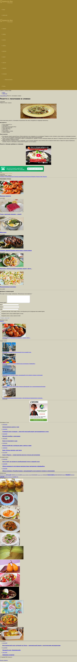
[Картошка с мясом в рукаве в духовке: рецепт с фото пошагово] (11, 266)
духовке (20, 474)
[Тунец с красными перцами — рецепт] (11, 211)
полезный (45, 474)
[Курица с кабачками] (9, 626)
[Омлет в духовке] (11, 639)
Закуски (4, 62)
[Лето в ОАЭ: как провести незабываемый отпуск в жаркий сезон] (9, 351)
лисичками (2, 173)
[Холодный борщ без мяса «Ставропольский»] (9, 505)
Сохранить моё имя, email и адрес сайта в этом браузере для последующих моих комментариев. (23, 311)
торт (17, 476)
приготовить (51, 474)
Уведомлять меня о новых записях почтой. (11, 315)
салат (2, 476)
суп (12, 476)
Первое (4, 34)
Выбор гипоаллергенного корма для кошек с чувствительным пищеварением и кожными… (22, 398)
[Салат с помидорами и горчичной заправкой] (10, 586)
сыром (14, 476)
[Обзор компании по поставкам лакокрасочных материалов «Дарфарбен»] (9, 362)
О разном (4, 73)
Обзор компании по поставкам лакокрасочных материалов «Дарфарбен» (18, 363)
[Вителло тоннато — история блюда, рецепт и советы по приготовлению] (10, 545)
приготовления (58, 474)
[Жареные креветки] (11, 193)
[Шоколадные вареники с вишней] (9, 599)
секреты (6, 476)
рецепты (72, 474)
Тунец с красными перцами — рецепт (10, 214)
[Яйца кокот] (11, 230)
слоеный (9, 476)
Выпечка (4, 51)
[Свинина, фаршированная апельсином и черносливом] (11, 248)
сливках (10, 173)
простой (64, 474)
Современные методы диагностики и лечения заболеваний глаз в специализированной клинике (23, 386)
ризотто (6, 173)
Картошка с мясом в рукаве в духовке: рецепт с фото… (16, 268)
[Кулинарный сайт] (6, 2)
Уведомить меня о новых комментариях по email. (12, 313)
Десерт (3, 56)
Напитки (4, 68)
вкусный (8, 474)
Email (1, 306)
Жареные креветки (5, 196)
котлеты (27, 474)
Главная (2, 95)
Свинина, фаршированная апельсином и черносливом (16, 250)
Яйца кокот (3, 232)
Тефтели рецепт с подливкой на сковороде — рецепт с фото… (16, 337)
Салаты (4, 45)
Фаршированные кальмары (8, 286)
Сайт (1, 309)
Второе (4, 39)
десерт (16, 474)
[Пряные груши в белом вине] (10, 572)
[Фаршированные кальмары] (11, 284)
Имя (1, 304)
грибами (13, 474)
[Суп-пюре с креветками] (10, 518)
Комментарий (3, 302)
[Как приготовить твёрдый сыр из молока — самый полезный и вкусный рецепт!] (11, 559)
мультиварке (34, 474)
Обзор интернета (8, 79)
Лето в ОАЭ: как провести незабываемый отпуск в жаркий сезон (16, 352)
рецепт (68, 474)
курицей (30, 474)
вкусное (1, 474)
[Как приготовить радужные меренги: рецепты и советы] (11, 613)
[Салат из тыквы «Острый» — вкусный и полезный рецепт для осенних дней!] (10, 532)
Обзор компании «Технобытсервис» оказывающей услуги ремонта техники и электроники (22, 375)
